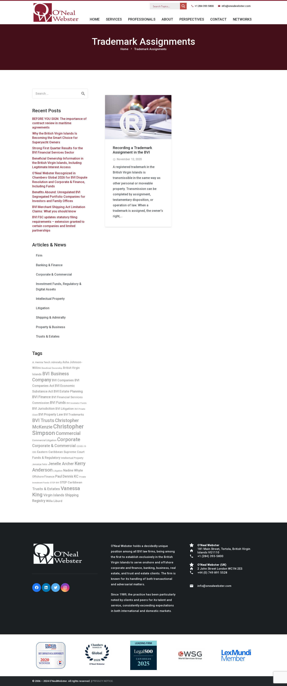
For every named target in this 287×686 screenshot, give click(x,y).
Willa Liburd (54, 501)
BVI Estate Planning (68, 391)
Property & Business (50, 327)
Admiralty (56, 362)
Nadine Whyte (73, 470)
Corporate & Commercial (54, 274)
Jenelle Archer (61, 463)
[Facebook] (36, 587)
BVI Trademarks (74, 414)
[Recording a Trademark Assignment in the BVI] (138, 117)
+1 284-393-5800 (204, 5)
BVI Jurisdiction (43, 408)
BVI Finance (41, 397)
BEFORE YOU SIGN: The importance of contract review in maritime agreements (59, 123)
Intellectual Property (50, 299)
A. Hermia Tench (41, 362)
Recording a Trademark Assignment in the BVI (132, 149)
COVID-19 (81, 446)
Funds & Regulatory (46, 458)
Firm (39, 255)
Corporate (68, 439)
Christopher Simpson (58, 429)
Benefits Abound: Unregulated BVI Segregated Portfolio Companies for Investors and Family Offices (58, 196)
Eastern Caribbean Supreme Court (61, 452)
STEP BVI (54, 482)
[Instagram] (65, 587)
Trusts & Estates (48, 336)
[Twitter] (55, 587)
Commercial (68, 433)
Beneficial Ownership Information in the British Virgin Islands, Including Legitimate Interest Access (57, 163)
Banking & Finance (49, 265)
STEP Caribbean (71, 482)
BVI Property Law (50, 414)
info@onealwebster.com (236, 5)
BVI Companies (63, 380)
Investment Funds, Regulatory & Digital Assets (58, 286)
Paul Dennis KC (66, 476)
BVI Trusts (43, 420)
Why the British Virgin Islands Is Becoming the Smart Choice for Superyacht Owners (55, 138)
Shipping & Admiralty (51, 317)
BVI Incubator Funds (76, 403)
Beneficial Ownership (52, 368)
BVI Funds (58, 402)
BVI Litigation (64, 408)
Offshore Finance (43, 476)
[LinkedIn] (46, 587)
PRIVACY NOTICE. (102, 681)
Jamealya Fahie (39, 464)
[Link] (55, 12)
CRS (34, 452)
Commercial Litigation (44, 440)
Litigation (42, 308)
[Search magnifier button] (183, 6)
